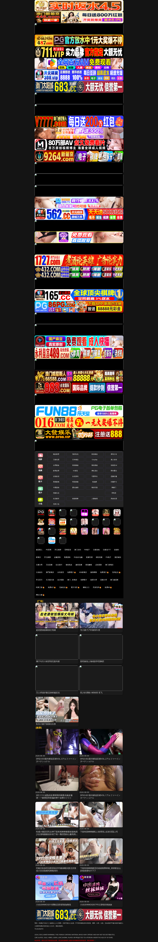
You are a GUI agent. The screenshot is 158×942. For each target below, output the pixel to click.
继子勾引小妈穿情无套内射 (48, 661)
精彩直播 (99, 557)
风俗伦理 (114, 499)
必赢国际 (57, 557)
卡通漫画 (56, 487)
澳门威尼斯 (114, 580)
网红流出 (95, 471)
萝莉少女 (114, 454)
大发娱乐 (39, 572)
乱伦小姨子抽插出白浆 (46, 724)
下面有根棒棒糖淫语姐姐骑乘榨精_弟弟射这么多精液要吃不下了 (100, 869)
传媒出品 (56, 493)
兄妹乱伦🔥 (63, 587)
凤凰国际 (67, 557)
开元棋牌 (58, 550)
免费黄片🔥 (104, 572)
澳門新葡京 (50, 572)
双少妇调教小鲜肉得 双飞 (91, 692)
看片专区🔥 (75, 587)
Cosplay (94, 460)
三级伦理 (56, 460)
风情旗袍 (56, 482)
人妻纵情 (95, 499)
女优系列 (75, 476)
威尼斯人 (39, 550)
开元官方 (39, 580)
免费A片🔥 (52, 587)
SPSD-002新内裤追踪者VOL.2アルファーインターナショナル (100, 760)
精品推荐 (56, 454)
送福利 (116, 550)
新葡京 (38, 557)
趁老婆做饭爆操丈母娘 (46, 630)
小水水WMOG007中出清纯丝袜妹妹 (96, 904)
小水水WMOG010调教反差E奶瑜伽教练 (53, 904)
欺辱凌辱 (56, 471)
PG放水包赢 (78, 557)
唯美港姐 (95, 465)
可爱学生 (95, 476)
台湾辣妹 (56, 465)
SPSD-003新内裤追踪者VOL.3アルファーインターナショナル (56, 760)
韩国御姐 (75, 465)
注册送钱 (96, 550)
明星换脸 (75, 482)
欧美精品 (95, 454)
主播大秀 (39, 565)
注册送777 (107, 550)
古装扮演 (56, 476)
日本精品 (75, 460)
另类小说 (56, 504)
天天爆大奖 (50, 580)
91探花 (75, 471)
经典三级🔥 (40, 587)
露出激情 (75, 487)
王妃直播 (49, 565)
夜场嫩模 (88, 565)
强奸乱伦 (75, 454)
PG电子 (87, 550)
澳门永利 (77, 550)
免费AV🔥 (108, 587)
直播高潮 (89, 557)
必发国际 (98, 565)
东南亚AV (114, 465)
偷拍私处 (69, 565)
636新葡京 (83, 572)
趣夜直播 (79, 565)
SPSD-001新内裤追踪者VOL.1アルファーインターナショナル (100, 796)
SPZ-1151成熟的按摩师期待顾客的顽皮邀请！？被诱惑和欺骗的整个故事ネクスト (54, 796)
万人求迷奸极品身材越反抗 (48, 692)
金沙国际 (60, 580)
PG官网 (48, 550)
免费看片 (84, 580)
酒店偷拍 (118, 557)
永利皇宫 (60, 572)
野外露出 (114, 471)
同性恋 (114, 493)
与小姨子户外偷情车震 (90, 630)
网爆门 (114, 487)
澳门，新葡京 (72, 580)
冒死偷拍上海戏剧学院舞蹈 (92, 661)
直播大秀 (103, 580)
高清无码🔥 (97, 587)
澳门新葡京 (109, 565)
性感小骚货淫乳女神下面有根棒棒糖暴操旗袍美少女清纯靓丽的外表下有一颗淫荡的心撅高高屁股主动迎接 (57, 834)
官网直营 (68, 550)
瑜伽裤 (94, 482)
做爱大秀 (93, 580)
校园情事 (75, 499)
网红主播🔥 (40, 595)
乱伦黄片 (59, 565)
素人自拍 (114, 460)
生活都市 (56, 499)
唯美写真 (95, 487)
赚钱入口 (86, 587)
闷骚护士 (114, 482)
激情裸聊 (93, 572)
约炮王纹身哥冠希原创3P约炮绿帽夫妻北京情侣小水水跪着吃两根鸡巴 (56, 869)
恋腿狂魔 (114, 476)
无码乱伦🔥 (116, 572)
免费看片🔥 (71, 572)
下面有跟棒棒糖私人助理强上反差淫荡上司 (99, 831)
